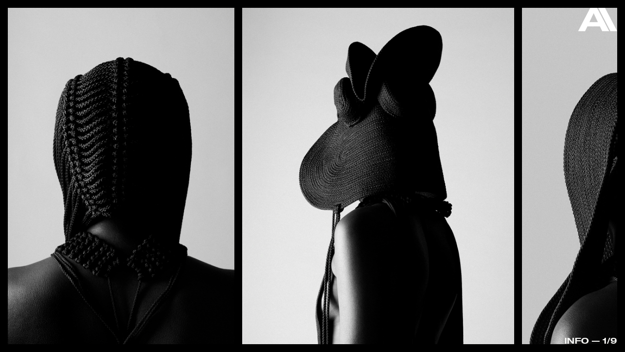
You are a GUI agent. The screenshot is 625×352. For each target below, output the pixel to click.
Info (576, 340)
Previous (39, 152)
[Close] (597, 22)
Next (586, 178)
